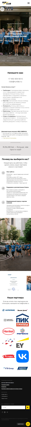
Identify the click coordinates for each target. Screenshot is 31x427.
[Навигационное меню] (29, 3)
